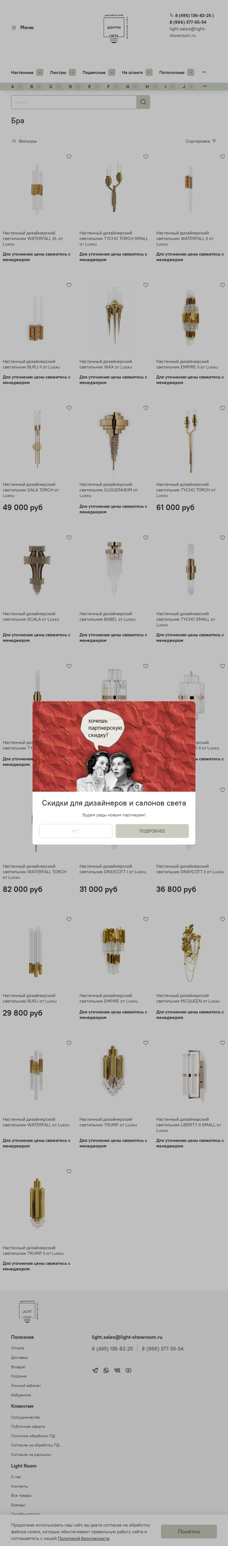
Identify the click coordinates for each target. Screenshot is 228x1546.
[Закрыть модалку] (185, 711)
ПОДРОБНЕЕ (152, 831)
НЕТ (76, 831)
